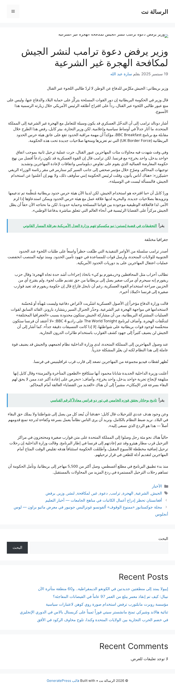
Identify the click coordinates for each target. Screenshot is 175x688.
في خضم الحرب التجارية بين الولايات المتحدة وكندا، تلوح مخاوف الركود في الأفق (102, 620)
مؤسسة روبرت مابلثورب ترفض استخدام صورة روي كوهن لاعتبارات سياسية (107, 604)
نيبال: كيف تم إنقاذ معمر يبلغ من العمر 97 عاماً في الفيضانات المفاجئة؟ (110, 596)
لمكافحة (83, 493)
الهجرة (128, 493)
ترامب (115, 493)
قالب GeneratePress (63, 680)
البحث (163, 538)
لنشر (71, 493)
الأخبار (157, 486)
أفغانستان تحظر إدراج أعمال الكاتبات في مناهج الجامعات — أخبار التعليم (103, 500)
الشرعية (142, 493)
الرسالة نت (154, 11)
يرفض (50, 493)
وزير (61, 493)
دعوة (104, 493)
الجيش (156, 493)
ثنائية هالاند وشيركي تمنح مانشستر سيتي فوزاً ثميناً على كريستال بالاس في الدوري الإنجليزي (94, 612)
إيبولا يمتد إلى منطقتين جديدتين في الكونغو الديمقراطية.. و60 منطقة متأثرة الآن (103, 588)
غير (94, 493)
